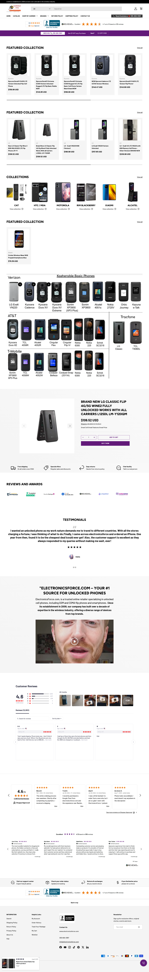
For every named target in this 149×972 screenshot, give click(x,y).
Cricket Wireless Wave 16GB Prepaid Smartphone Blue (18, 256)
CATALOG (16, 16)
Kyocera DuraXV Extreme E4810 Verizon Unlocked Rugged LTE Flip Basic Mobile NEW (46, 84)
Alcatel (132, 205)
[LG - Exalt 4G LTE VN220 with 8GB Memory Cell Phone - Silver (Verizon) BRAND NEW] (130, 130)
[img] (21, 795)
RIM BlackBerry (86, 205)
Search (8, 918)
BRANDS (43, 16)
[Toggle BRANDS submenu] (48, 16)
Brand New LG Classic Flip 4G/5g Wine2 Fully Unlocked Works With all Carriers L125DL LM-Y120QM (46, 149)
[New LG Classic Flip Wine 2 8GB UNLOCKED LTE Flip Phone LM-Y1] (18, 130)
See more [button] (18, 740)
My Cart (34, 931)
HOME (8, 16)
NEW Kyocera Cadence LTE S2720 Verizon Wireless (101, 82)
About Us (9, 935)
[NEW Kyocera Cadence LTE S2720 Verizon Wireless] (102, 65)
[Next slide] (133, 742)
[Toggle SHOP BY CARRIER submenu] (37, 16)
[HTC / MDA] (40, 192)
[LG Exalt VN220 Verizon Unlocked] (102, 130)
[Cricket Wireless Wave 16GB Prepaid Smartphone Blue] (18, 239)
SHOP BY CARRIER (28, 16)
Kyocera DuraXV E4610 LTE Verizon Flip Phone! (129, 82)
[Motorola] (63, 192)
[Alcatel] (132, 192)
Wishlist (35, 935)
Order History (36, 922)
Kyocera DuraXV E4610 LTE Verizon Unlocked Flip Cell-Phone (17, 83)
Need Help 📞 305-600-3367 (52, 33)
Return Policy (11, 927)
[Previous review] (8, 795)
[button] (141, 8)
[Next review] (140, 795)
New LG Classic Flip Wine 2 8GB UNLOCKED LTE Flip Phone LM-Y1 (17, 148)
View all (140, 48)
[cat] (16, 192)
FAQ (7, 939)
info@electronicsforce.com (69, 942)
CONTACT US (85, 16)
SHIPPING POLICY (71, 16)
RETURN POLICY (57, 16)
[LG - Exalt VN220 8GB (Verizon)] (74, 130)
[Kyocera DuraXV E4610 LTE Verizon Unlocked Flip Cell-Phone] (18, 65)
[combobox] (76, 9)
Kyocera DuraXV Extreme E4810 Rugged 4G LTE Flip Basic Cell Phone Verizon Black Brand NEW (73, 84)
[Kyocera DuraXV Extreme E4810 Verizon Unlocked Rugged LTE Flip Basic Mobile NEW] (46, 65)
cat (16, 205)
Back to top (74, 902)
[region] (74, 849)
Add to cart (113, 437)
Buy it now (105, 443)
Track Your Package (38, 927)
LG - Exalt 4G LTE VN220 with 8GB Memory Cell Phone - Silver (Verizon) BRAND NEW (130, 148)
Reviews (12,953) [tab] (22, 710)
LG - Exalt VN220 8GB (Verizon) (71, 147)
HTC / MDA (40, 205)
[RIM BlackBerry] (86, 192)
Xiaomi (109, 205)
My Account (36, 918)
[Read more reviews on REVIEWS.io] (132, 865)
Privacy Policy (11, 931)
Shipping (84, 424)
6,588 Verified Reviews (21, 799)
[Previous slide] (16, 742)
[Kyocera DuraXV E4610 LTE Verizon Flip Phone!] (130, 65)
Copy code (103, 33)
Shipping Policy (11, 922)
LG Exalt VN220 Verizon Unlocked (100, 147)
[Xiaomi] (109, 192)
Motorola (63, 205)
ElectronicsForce (15, 964)
